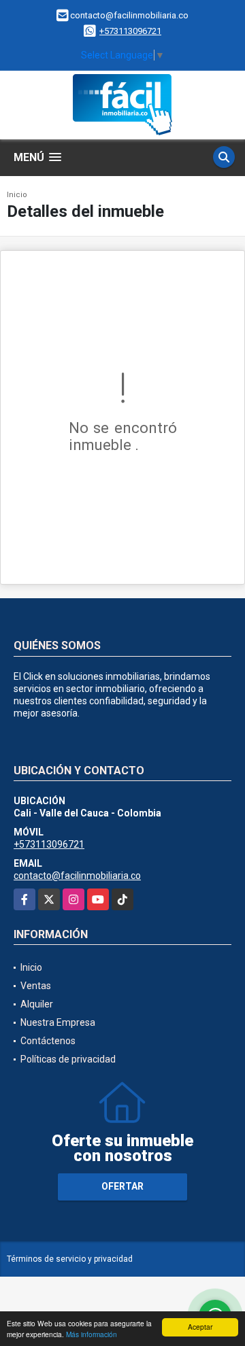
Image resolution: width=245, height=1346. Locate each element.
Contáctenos (48, 1040)
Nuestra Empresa (57, 1022)
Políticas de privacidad (68, 1059)
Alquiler (36, 1004)
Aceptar (200, 1327)
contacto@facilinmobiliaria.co (77, 875)
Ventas (35, 985)
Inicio (17, 194)
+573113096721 (130, 31)
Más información (91, 1334)
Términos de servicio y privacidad (70, 1259)
